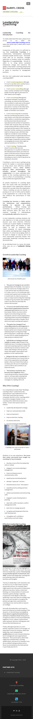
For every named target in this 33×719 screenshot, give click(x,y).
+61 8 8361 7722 (16, 702)
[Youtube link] (19, 710)
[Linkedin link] (16, 710)
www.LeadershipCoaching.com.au (18, 42)
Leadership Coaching (13, 672)
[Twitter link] (14, 710)
